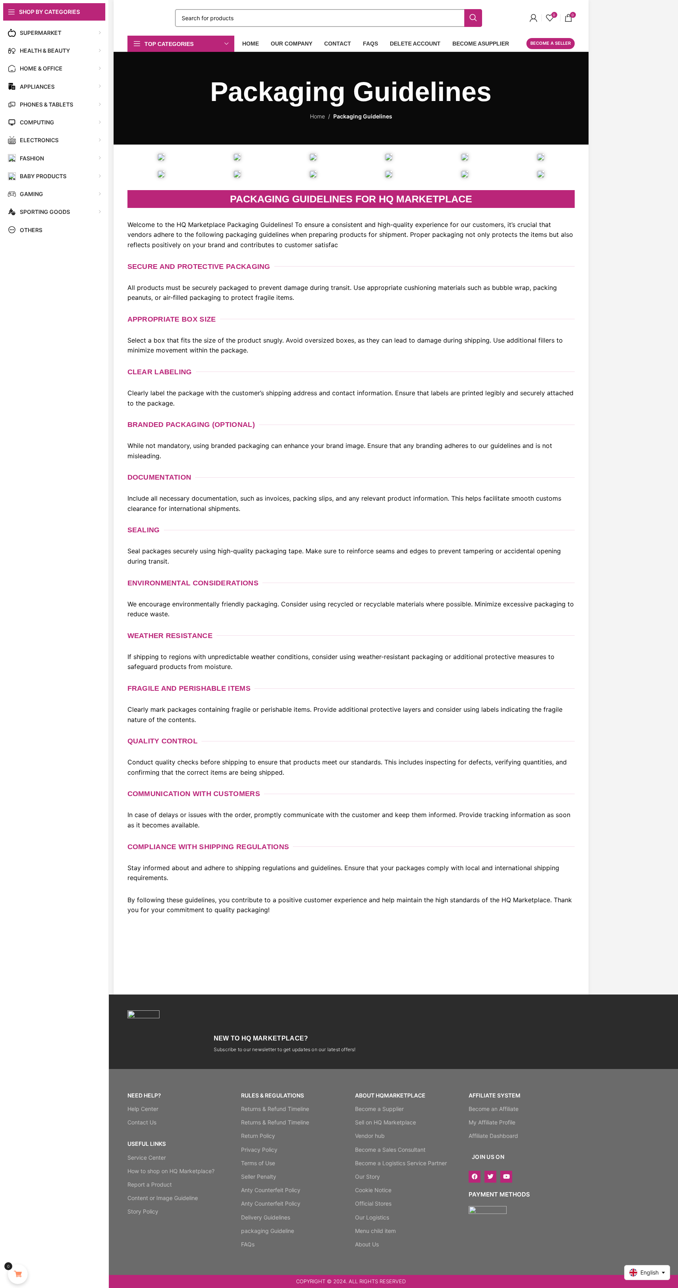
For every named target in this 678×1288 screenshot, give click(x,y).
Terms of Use (258, 1163)
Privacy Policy (259, 1149)
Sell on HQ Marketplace (385, 1122)
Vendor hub (370, 1135)
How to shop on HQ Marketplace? (171, 1171)
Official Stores (373, 1203)
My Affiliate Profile (492, 1122)
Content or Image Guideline (162, 1198)
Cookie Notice (373, 1190)
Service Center (146, 1157)
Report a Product (149, 1184)
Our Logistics (372, 1217)
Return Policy (258, 1135)
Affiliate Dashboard (493, 1135)
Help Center (142, 1108)
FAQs (247, 1244)
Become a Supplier (379, 1108)
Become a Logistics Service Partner (401, 1163)
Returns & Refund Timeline (275, 1108)
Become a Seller (550, 43)
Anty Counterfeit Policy (270, 1190)
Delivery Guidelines (265, 1217)
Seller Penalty (258, 1176)
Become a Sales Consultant (390, 1149)
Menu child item (375, 1230)
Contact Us (141, 1122)
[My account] (533, 18)
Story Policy (142, 1211)
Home (317, 116)
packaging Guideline (267, 1230)
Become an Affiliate (493, 1108)
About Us (367, 1244)
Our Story (367, 1176)
